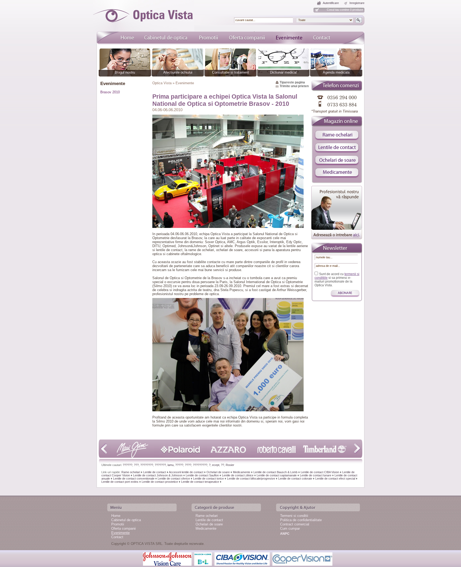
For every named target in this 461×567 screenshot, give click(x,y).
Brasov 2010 (110, 92)
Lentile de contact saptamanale (277, 475)
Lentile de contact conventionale (133, 478)
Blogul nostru (125, 72)
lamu (171, 465)
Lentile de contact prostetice (160, 481)
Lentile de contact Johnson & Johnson (157, 475)
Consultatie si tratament (230, 72)
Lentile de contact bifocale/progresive (251, 478)
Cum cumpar (290, 528)
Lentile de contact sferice (174, 478)
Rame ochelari (130, 472)
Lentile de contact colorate (295, 478)
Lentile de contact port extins (119, 481)
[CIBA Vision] (242, 559)
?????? (127, 465)
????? (179, 465)
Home (115, 516)
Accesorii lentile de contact (186, 472)
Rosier (230, 465)
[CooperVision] (302, 559)
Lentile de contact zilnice (237, 475)
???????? (146, 465)
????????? (200, 465)
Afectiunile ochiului (177, 72)
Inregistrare (356, 3)
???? (188, 465)
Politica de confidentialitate (301, 520)
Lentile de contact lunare (315, 475)
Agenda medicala (336, 72)
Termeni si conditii (294, 516)
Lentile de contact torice (208, 478)
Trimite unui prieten (294, 86)
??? (136, 465)
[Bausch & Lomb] (203, 559)
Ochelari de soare (218, 472)
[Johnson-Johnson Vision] (167, 559)
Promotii (117, 524)
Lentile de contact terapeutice (200, 481)
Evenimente (120, 533)
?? (222, 465)
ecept (215, 465)
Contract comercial (294, 524)
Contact (117, 537)
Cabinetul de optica (126, 520)
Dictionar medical (283, 72)
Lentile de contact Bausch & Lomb (275, 472)
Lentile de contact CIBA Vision (320, 472)
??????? (160, 465)
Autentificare (331, 3)
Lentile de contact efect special (335, 478)
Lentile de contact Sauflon (202, 475)
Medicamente (241, 472)
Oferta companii (123, 528)
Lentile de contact (154, 472)
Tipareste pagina (292, 82)
